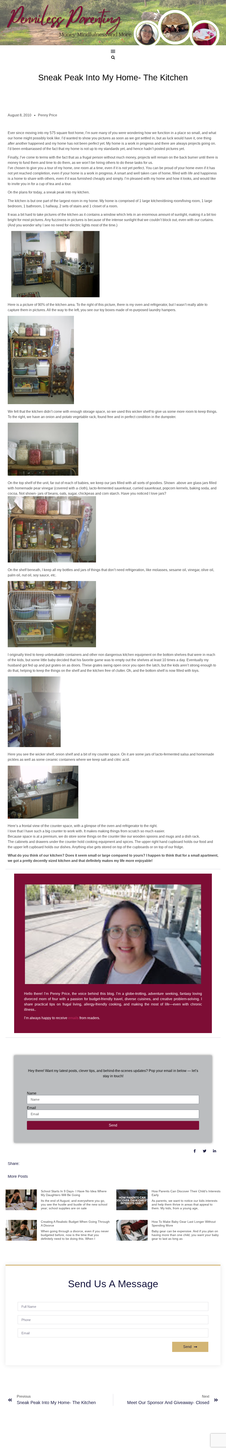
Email (31, 1108)
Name (31, 1093)
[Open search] (113, 57)
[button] (113, 51)
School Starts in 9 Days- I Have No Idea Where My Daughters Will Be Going (74, 1193)
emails (73, 1018)
